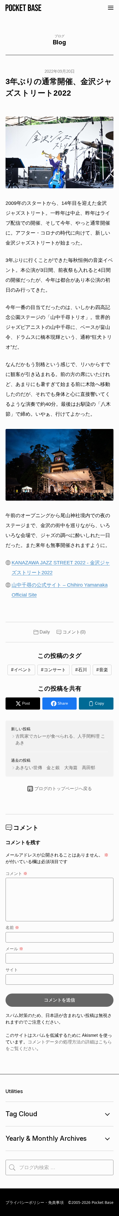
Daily (45, 632)
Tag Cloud (21, 1114)
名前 (12, 927)
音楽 (103, 669)
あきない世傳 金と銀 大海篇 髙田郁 (55, 767)
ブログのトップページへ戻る (63, 788)
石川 (82, 669)
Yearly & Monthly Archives (46, 1138)
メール (14, 948)
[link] (96, 703)
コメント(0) (74, 632)
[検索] (12, 1167)
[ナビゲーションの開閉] (110, 7)
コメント (16, 873)
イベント (23, 669)
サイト (12, 969)
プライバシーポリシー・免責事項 (35, 1202)
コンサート (55, 669)
